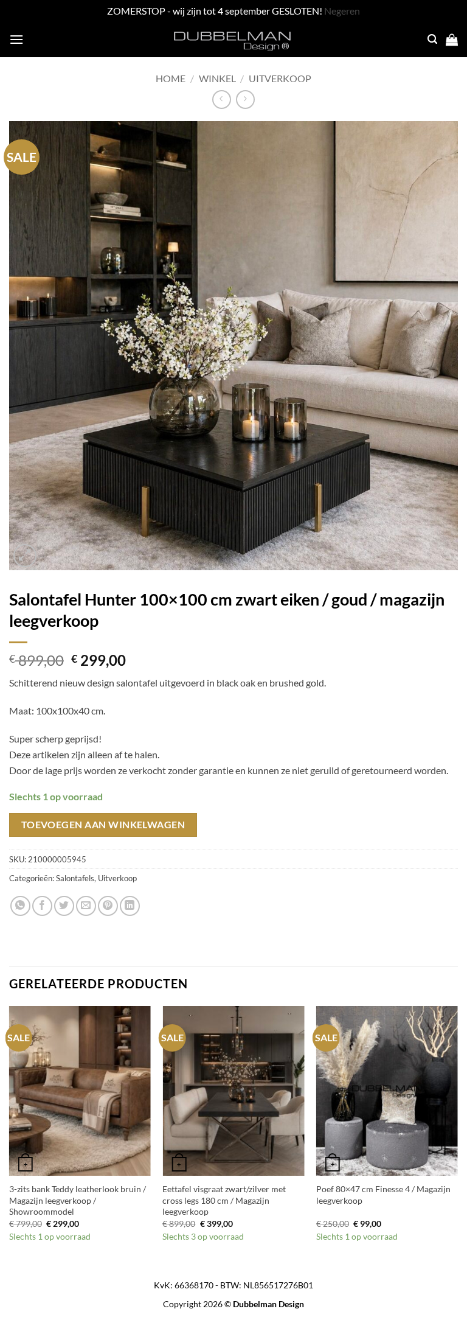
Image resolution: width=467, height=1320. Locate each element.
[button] (16, 39)
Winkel (217, 78)
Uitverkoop (280, 78)
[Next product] (221, 99)
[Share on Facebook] (42, 906)
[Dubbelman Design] (233, 39)
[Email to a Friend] (86, 906)
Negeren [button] (342, 10)
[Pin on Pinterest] (108, 906)
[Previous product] (245, 99)
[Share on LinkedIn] (130, 906)
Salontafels (75, 878)
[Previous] (10, 1135)
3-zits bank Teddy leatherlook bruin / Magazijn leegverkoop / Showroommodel (77, 1200)
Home (170, 78)
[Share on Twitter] (64, 906)
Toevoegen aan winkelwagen (103, 824)
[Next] (457, 1135)
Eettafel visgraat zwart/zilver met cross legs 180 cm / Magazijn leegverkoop (224, 1200)
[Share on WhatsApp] (20, 906)
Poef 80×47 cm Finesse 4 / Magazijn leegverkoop (383, 1195)
